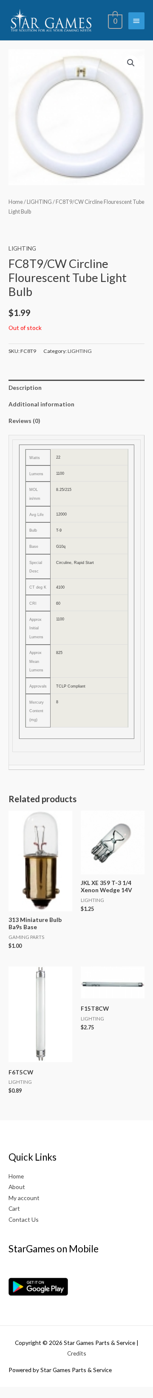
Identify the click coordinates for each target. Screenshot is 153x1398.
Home (15, 202)
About (16, 1186)
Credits (76, 1353)
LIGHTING (39, 202)
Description (25, 387)
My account (24, 1197)
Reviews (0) (24, 420)
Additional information (41, 404)
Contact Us (23, 1219)
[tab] (76, 388)
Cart (14, 1208)
